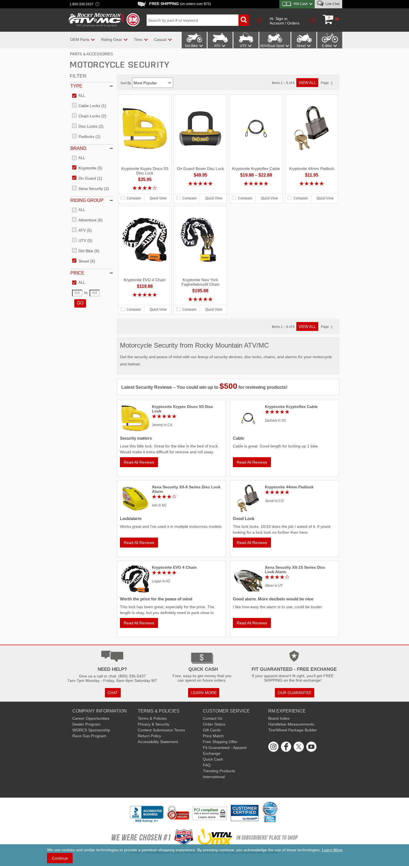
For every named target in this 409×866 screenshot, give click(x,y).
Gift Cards (212, 730)
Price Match (213, 736)
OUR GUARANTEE (294, 693)
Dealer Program (86, 724)
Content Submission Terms (161, 730)
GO (80, 303)
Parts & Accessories (91, 54)
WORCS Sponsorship (91, 730)
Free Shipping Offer (220, 741)
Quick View (158, 198)
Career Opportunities (90, 718)
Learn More (332, 850)
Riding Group (87, 200)
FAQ (207, 765)
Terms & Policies (152, 718)
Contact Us (212, 718)
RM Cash (301, 4)
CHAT (113, 693)
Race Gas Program (89, 736)
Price (77, 273)
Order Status (214, 724)
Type (76, 86)
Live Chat (332, 4)
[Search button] (243, 20)
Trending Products (219, 771)
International (214, 777)
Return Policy (149, 736)
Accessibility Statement (158, 741)
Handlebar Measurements (291, 724)
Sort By (126, 83)
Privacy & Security (153, 724)
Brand (78, 148)
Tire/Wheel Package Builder (292, 730)
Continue (60, 858)
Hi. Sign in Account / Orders (284, 20)
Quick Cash (213, 759)
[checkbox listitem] (78, 95)
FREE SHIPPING (180, 3)
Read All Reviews (139, 462)
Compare (134, 198)
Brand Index (279, 718)
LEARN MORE (203, 693)
